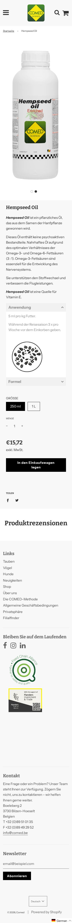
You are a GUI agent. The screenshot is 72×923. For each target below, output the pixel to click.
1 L (34, 406)
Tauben (9, 561)
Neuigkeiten (12, 580)
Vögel (7, 568)
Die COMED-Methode (20, 599)
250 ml (15, 406)
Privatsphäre (13, 612)
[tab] (36, 307)
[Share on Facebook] (9, 500)
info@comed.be (15, 833)
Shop (7, 587)
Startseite (8, 30)
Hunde (8, 574)
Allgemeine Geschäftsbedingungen (30, 605)
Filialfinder (11, 618)
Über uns (10, 593)
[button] (32, 191)
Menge (10, 418)
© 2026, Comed (15, 912)
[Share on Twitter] (17, 500)
